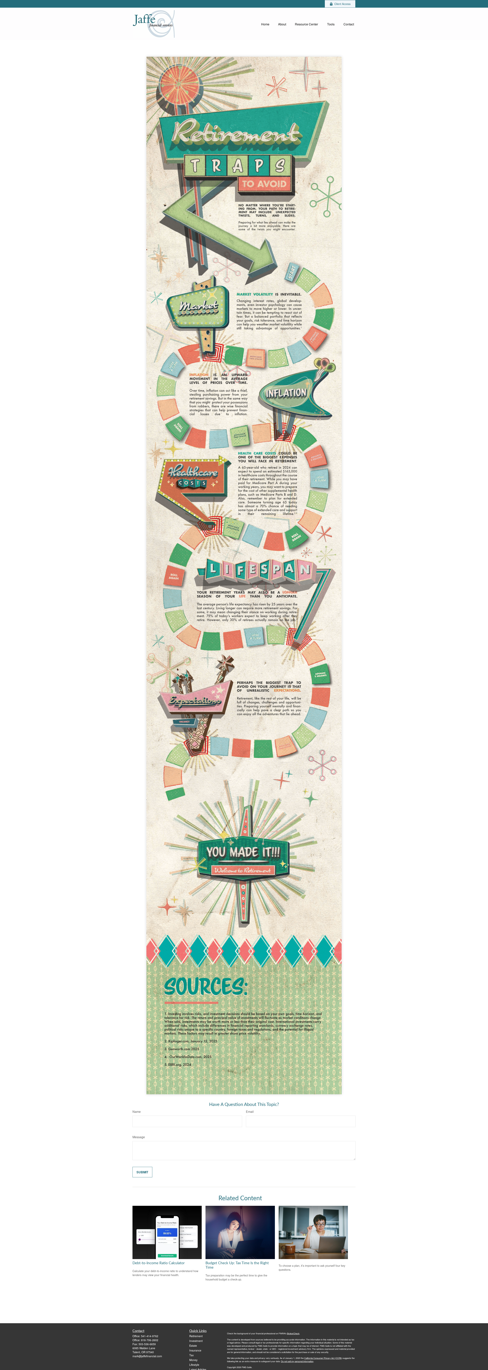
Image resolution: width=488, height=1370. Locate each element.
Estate (193, 1345)
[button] (265, 24)
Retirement (196, 1336)
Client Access (342, 4)
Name (136, 1111)
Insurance (195, 1350)
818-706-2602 (149, 1340)
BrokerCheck (293, 1333)
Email (250, 1111)
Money (193, 1360)
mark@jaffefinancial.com (147, 1356)
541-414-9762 (149, 1336)
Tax (191, 1355)
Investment (196, 1341)
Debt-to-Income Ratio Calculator (158, 1263)
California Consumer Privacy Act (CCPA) (323, 1357)
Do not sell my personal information (297, 1361)
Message (138, 1137)
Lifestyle (194, 1365)
